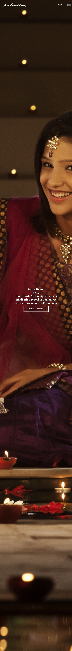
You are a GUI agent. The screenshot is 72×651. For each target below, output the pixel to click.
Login (51, 5)
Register (60, 5)
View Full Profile (36, 309)
